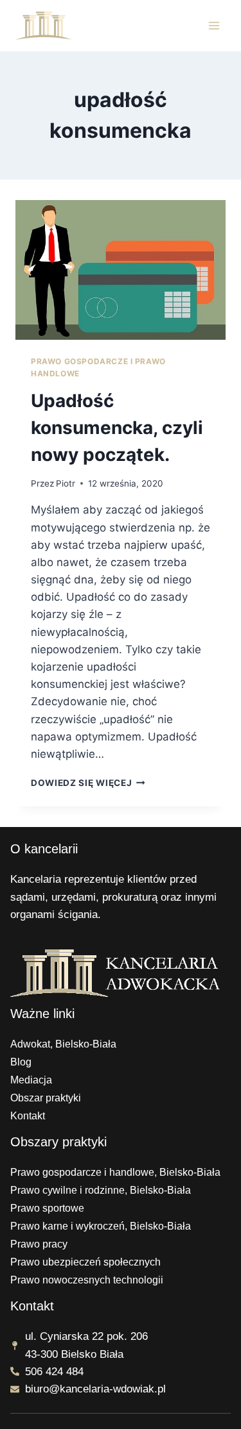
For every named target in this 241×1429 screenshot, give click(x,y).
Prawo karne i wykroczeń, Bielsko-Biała (100, 1226)
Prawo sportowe (47, 1208)
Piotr (65, 483)
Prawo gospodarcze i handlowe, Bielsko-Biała (115, 1172)
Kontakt (27, 1115)
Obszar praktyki (45, 1097)
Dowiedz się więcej (88, 783)
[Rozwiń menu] (214, 25)
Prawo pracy (38, 1244)
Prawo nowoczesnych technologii (86, 1279)
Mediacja (31, 1079)
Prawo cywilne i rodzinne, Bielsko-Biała (100, 1190)
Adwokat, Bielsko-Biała (63, 1044)
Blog (20, 1062)
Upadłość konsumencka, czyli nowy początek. (117, 427)
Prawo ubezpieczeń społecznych (85, 1262)
